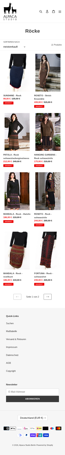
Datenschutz (12, 355)
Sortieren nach (11, 42)
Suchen (10, 323)
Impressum (11, 347)
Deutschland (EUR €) (31, 418)
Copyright (11, 371)
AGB (8, 363)
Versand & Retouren (16, 339)
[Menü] (60, 11)
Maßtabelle (11, 331)
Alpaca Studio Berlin (27, 445)
